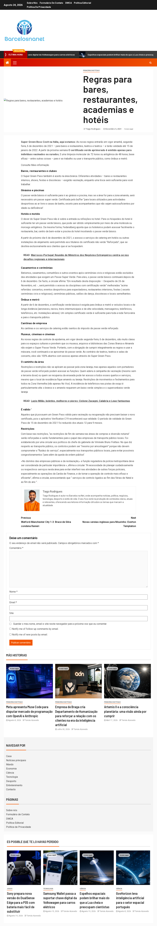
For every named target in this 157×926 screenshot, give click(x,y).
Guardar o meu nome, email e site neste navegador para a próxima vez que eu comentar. (60, 623)
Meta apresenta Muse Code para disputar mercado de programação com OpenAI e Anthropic (29, 711)
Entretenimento (14, 785)
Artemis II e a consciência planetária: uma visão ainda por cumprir (125, 711)
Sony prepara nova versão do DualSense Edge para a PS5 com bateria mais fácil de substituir (21, 902)
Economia (11, 768)
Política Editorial (82, 3)
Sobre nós (32, 3)
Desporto (11, 781)
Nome (13, 591)
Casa (8, 756)
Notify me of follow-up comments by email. (35, 628)
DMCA (68, 3)
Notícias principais (16, 760)
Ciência (10, 772)
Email (13, 602)
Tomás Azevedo (32, 720)
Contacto (11, 789)
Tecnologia (12, 776)
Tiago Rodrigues (93, 129)
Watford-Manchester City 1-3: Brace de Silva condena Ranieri (46, 522)
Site (11, 613)
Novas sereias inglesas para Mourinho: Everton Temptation (109, 522)
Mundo (9, 764)
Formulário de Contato (51, 3)
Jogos (9, 889)
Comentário (16, 548)
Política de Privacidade (39, 7)
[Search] (150, 63)
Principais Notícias (91, 70)
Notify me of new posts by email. (30, 634)
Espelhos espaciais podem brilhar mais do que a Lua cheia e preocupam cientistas (109, 54)
